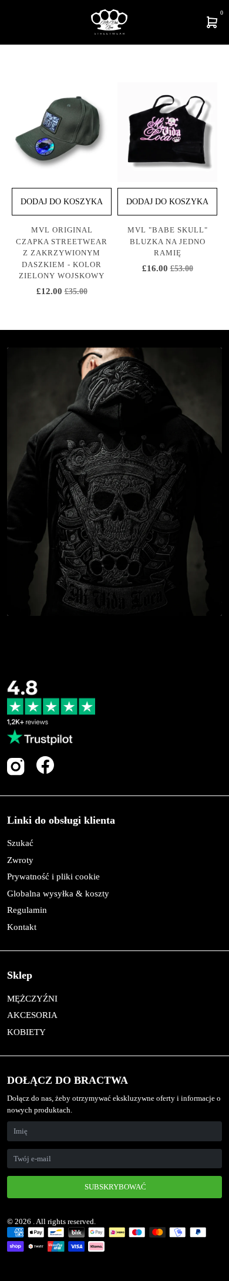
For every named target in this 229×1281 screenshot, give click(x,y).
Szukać (20, 843)
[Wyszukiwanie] (16, 22)
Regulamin (27, 910)
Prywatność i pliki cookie (53, 876)
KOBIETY (26, 1032)
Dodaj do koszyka (62, 201)
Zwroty (20, 860)
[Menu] (9, 22)
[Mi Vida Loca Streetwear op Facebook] (45, 764)
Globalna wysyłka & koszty (58, 893)
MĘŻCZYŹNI (32, 998)
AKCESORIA (32, 1015)
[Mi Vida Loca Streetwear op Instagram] (16, 772)
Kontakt (21, 927)
